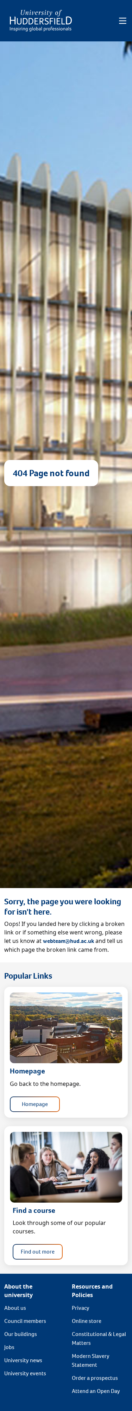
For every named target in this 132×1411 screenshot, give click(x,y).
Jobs (9, 1347)
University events (25, 1373)
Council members (25, 1321)
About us (15, 1308)
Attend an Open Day (96, 1391)
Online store (86, 1321)
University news (23, 1360)
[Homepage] (41, 21)
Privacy (80, 1308)
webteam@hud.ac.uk (68, 941)
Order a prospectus (95, 1378)
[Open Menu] (122, 21)
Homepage (35, 1104)
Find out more (38, 1251)
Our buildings (20, 1334)
